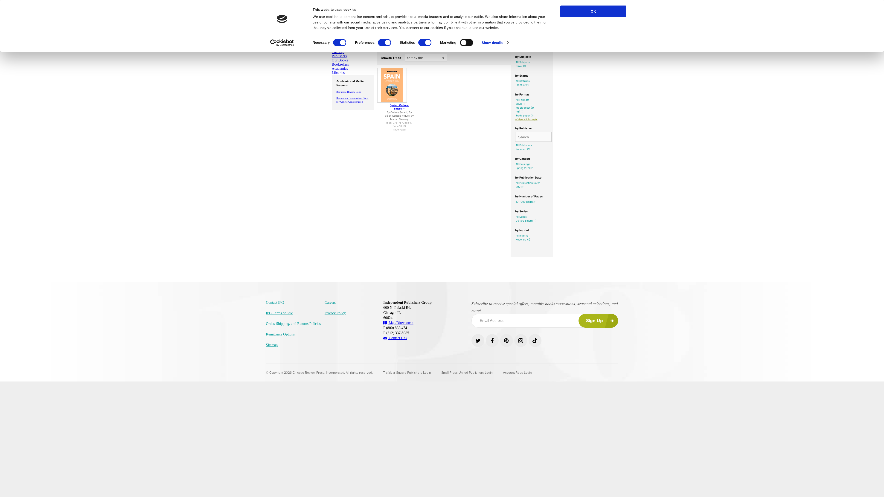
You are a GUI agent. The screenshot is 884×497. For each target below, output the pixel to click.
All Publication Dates (528, 183)
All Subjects (523, 62)
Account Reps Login (517, 373)
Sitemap (272, 345)
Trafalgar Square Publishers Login (407, 373)
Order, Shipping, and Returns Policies (293, 324)
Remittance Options (280, 334)
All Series (521, 216)
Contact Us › (397, 338)
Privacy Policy (335, 313)
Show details (492, 43)
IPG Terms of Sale (279, 313)
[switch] (384, 42)
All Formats (522, 99)
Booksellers (340, 64)
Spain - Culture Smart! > (399, 107)
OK (593, 11)
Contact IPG (275, 302)
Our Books (340, 60)
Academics (340, 68)
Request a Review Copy (348, 91)
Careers (330, 302)
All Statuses (523, 81)
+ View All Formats (526, 119)
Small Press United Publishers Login (467, 373)
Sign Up (594, 321)
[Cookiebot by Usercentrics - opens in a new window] (282, 42)
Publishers (339, 56)
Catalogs (338, 52)
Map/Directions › (400, 323)
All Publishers (524, 145)
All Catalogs (523, 164)
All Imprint (522, 235)
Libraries (338, 73)
